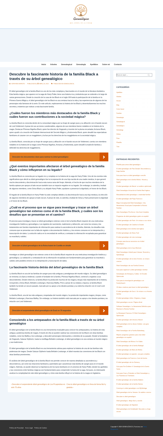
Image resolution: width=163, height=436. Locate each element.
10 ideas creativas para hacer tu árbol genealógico (132, 287)
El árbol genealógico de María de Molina (129, 350)
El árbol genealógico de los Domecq (127, 362)
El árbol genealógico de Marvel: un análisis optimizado (133, 186)
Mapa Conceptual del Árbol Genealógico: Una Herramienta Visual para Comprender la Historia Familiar (131, 205)
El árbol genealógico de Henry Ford (127, 233)
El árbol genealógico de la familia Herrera (129, 384)
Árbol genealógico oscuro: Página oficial (129, 302)
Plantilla (119, 142)
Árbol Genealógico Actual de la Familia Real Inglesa (133, 190)
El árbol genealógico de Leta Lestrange (128, 237)
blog (117, 105)
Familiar (119, 113)
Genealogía (81, 64)
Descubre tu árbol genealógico (126, 396)
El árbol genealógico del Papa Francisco (129, 199)
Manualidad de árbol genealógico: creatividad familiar (133, 194)
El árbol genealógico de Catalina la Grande (130, 225)
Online (118, 134)
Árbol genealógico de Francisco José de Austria (131, 358)
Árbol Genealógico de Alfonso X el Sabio (129, 341)
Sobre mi (106, 64)
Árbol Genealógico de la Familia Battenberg (130, 330)
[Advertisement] (81, 45)
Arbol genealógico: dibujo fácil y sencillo (129, 401)
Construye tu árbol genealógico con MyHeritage (131, 388)
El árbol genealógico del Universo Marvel (129, 320)
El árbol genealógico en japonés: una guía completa (133, 354)
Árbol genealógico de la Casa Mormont (128, 248)
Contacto (118, 64)
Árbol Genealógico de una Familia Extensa (130, 265)
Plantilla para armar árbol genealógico (128, 164)
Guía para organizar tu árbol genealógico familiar (131, 270)
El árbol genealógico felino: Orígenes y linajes (131, 298)
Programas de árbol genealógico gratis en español (132, 216)
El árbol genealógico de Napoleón (127, 405)
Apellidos (94, 64)
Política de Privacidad (16, 428)
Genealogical (66, 64)
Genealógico (120, 126)
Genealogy (119, 130)
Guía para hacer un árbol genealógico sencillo (131, 175)
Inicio (43, 64)
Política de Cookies (40, 428)
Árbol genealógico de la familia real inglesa (130, 229)
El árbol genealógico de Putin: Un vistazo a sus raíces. (134, 220)
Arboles (53, 64)
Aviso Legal (29, 428)
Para (117, 138)
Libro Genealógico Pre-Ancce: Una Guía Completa (132, 212)
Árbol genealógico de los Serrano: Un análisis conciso (133, 392)
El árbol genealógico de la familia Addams (129, 380)
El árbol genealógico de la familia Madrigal (129, 345)
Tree (117, 146)
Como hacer (120, 109)
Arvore (118, 101)
